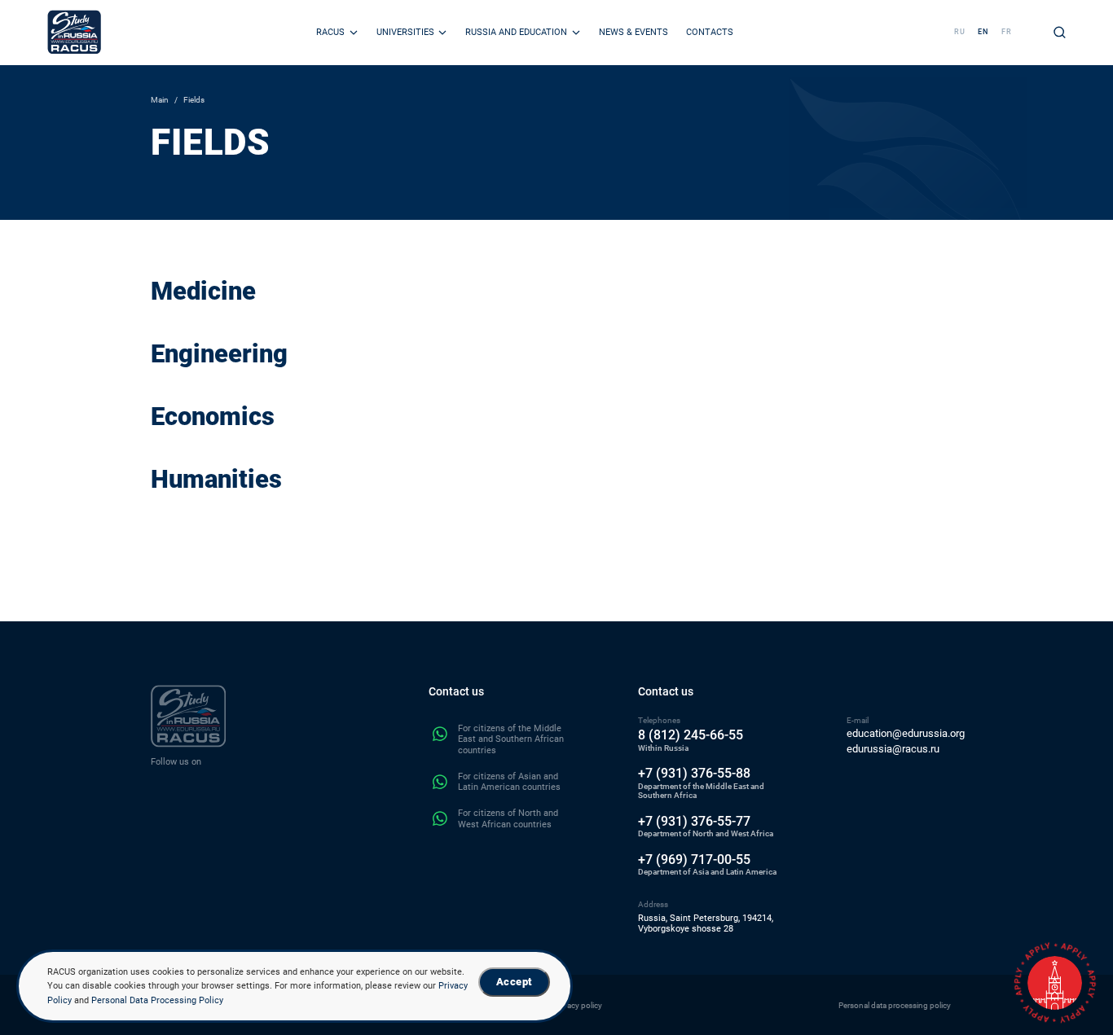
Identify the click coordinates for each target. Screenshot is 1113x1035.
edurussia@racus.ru (893, 749)
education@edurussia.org (906, 733)
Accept (514, 982)
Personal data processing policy (894, 1005)
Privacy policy (578, 1005)
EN (983, 32)
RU (960, 32)
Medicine (203, 291)
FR (1006, 32)
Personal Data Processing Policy (157, 1000)
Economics (213, 416)
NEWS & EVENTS (633, 31)
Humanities (216, 479)
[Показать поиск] (1060, 32)
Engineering (219, 354)
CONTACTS (709, 31)
